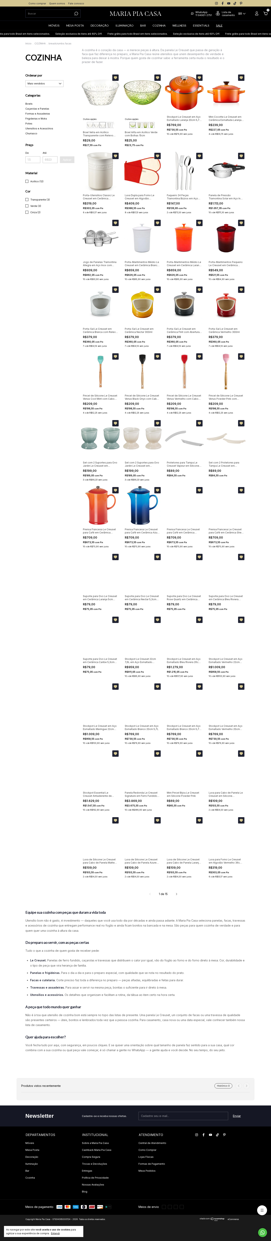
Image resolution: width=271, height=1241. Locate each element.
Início (28, 43)
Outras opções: (90, 119)
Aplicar (67, 159)
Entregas (87, 1170)
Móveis (29, 1143)
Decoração (31, 1156)
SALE (219, 25)
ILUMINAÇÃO (124, 25)
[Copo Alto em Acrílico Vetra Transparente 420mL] (109, 125)
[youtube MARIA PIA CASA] (228, 3)
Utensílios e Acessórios (39, 128)
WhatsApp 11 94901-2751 (203, 14)
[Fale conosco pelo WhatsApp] (262, 1232)
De (27, 152)
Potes (28, 123)
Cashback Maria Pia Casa (96, 1149)
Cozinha (30, 1177)
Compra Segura (91, 1156)
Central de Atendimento (152, 1143)
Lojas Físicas (146, 1156)
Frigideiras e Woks (36, 118)
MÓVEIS (54, 25)
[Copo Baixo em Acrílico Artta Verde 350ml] (145, 125)
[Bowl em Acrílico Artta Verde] (133, 125)
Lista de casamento (228, 14)
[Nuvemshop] (212, 1220)
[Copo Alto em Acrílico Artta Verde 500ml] (139, 125)
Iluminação (31, 1163)
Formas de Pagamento (151, 1163)
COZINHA (159, 25)
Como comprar (37, 3)
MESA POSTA (75, 25)
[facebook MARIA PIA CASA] (222, 3)
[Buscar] (76, 14)
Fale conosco (76, 3)
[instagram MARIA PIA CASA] (216, 3)
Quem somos (57, 3)
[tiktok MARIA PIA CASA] (234, 3)
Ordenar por (33, 75)
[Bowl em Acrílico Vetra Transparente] (90, 125)
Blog (84, 1191)
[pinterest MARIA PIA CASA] (241, 3)
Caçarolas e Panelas (37, 108)
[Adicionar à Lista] (115, 77)
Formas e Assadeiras (37, 113)
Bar (27, 1170)
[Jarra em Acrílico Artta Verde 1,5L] (152, 125)
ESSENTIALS (201, 25)
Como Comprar (147, 1149)
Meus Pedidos (147, 1170)
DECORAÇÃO (100, 25)
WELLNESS (179, 25)
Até (45, 152)
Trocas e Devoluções (94, 1163)
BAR (143, 25)
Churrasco (31, 133)
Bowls (29, 103)
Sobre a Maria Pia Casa (95, 1143)
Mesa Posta (32, 1149)
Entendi (55, 1233)
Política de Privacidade (95, 1177)
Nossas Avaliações (93, 1184)
